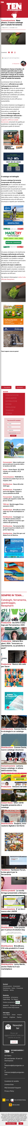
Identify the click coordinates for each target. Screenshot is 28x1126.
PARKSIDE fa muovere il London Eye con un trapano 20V (13, 478)
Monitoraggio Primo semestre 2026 (13, 505)
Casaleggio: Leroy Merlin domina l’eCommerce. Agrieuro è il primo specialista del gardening (13, 519)
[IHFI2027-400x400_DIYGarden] (14, 557)
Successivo (20, 387)
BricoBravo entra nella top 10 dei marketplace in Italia (14, 511)
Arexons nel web (14, 787)
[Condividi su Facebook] (9, 52)
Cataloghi (6, 599)
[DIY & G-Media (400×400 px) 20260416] (13, 172)
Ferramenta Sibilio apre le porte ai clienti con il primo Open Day (14, 528)
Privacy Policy (9, 1091)
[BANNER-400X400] (14, 580)
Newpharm (7, 605)
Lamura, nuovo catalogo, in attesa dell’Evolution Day (12, 768)
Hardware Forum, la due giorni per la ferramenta (13, 872)
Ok (21, 1123)
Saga (7, 1100)
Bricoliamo (16, 1105)
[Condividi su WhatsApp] (15, 52)
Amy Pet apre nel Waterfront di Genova (14, 534)
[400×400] (13, 324)
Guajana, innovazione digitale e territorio (14, 824)
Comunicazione (8, 20)
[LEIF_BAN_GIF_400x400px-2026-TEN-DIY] (14, 710)
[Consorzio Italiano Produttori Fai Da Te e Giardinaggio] (13, 247)
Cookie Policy (11, 1123)
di (15, 63)
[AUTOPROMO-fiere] (14, 850)
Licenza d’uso (9, 1084)
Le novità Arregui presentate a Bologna (14, 892)
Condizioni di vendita (11, 1081)
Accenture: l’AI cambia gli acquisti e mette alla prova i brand (13, 498)
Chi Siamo (7, 1056)
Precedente (7, 387)
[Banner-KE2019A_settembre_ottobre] (13, 346)
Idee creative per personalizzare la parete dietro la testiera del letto (14, 464)
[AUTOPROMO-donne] (14, 686)
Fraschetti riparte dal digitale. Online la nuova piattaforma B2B (12, 491)
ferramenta (19, 599)
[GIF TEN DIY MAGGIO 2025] (13, 225)
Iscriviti (14, 1042)
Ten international (20, 1100)
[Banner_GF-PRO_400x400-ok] (13, 149)
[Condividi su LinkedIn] (12, 52)
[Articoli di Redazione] (23, 65)
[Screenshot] (14, 437)
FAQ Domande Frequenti (12, 1088)
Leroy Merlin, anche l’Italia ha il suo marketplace (13, 966)
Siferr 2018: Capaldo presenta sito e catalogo (12, 805)
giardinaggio (8, 602)
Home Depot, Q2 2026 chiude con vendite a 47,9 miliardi (13, 471)
